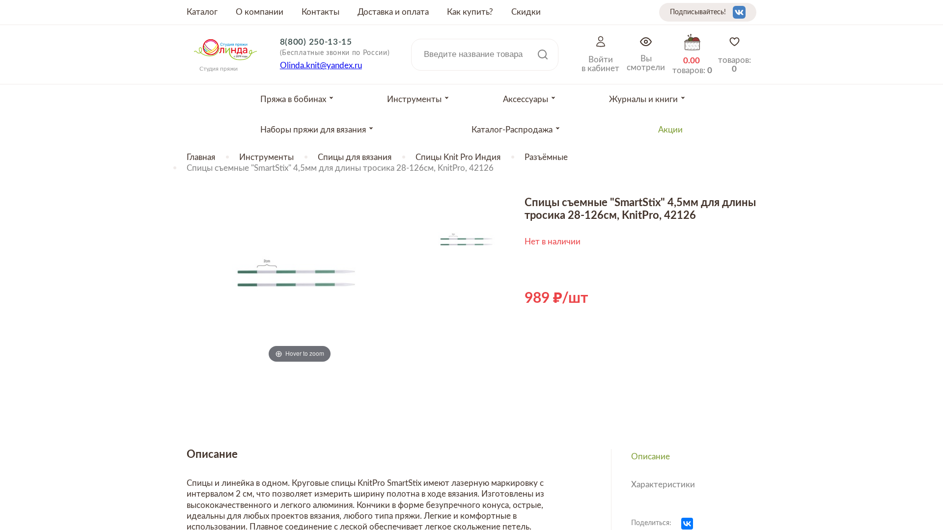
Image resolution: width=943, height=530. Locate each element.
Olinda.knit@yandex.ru (321, 65)
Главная (201, 157)
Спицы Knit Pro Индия (458, 157)
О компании (259, 12)
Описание (650, 456)
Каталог (202, 12)
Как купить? (470, 12)
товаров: (734, 64)
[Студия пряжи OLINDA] (225, 63)
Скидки (526, 12)
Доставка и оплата (393, 12)
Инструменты (266, 157)
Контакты (320, 12)
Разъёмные (546, 157)
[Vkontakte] (739, 12)
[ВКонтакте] (687, 524)
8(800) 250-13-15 (316, 42)
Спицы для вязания (354, 157)
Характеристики (663, 484)
